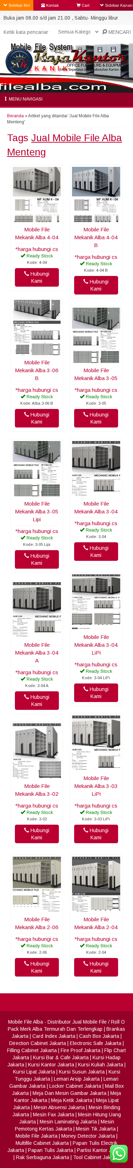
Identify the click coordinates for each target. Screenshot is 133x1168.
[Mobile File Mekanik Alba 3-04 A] (37, 634)
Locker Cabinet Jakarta (75, 1086)
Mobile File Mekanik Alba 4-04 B (96, 237)
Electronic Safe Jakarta (95, 1043)
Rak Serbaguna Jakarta (42, 1157)
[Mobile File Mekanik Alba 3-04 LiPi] (96, 626)
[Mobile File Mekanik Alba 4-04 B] (96, 218)
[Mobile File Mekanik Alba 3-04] (96, 493)
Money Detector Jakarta (88, 1136)
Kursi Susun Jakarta (82, 1072)
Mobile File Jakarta (36, 1136)
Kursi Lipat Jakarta (34, 1072)
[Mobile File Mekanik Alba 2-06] (37, 908)
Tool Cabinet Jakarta (96, 1157)
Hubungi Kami (39, 277)
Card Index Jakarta (53, 1036)
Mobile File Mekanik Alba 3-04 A (37, 653)
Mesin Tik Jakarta (96, 1129)
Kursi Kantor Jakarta (51, 1064)
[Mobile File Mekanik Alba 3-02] (37, 775)
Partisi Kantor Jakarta (101, 1150)
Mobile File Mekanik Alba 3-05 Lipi (37, 511)
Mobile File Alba (25, 1022)
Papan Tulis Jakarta (50, 1150)
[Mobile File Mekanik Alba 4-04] (37, 218)
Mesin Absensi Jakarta (59, 1107)
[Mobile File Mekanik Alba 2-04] (96, 908)
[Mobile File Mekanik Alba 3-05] (96, 359)
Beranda (15, 115)
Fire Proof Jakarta (80, 1050)
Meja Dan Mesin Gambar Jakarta (69, 1093)
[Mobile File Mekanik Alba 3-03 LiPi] (96, 767)
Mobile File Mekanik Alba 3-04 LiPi (96, 645)
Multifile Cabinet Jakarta (42, 1143)
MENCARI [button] (119, 32)
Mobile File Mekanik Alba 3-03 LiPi (96, 786)
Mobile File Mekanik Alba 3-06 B (37, 370)
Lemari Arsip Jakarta (77, 1079)
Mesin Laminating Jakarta (68, 1122)
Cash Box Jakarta (99, 1036)
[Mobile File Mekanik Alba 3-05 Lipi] (37, 493)
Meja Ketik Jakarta (71, 1100)
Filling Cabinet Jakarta (32, 1050)
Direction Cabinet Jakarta (37, 1043)
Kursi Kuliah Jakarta (100, 1064)
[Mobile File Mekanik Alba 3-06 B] (37, 351)
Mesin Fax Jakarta (53, 1114)
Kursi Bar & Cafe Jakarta (61, 1057)
